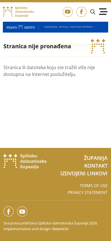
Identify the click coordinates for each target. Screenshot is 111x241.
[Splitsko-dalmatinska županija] (18, 12)
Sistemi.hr (60, 228)
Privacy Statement (88, 192)
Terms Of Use (94, 185)
